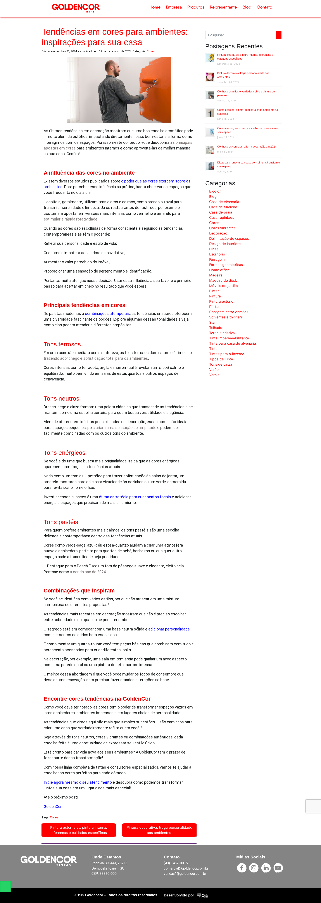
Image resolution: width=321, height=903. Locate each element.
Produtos (195, 7)
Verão (214, 369)
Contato (264, 7)
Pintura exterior (222, 301)
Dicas (213, 249)
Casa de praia (220, 212)
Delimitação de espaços (229, 238)
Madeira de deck (223, 280)
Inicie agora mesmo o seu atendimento (78, 782)
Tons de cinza (220, 364)
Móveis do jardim (223, 285)
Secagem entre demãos (228, 312)
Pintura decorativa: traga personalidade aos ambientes (159, 830)
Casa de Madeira (223, 207)
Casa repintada (221, 217)
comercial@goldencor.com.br (186, 868)
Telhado (215, 327)
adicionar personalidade (169, 629)
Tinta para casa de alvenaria (232, 343)
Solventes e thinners (226, 317)
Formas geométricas (226, 264)
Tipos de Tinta (221, 359)
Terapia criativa (222, 333)
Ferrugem (217, 259)
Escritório (217, 254)
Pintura (215, 296)
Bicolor (215, 191)
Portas (214, 306)
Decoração (218, 233)
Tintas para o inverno (226, 354)
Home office (219, 270)
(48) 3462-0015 (176, 863)
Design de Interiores (225, 243)
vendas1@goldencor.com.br (185, 874)
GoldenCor (53, 806)
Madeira (216, 275)
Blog (246, 7)
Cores (151, 51)
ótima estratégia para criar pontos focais (135, 497)
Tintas (214, 348)
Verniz (214, 375)
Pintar (214, 291)
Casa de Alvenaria (224, 202)
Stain (213, 322)
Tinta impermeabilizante (229, 338)
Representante (223, 7)
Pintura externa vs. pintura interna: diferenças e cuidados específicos (78, 830)
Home (155, 7)
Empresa (174, 7)
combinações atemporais (107, 313)
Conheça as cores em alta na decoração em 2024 (246, 146)
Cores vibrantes (222, 228)
